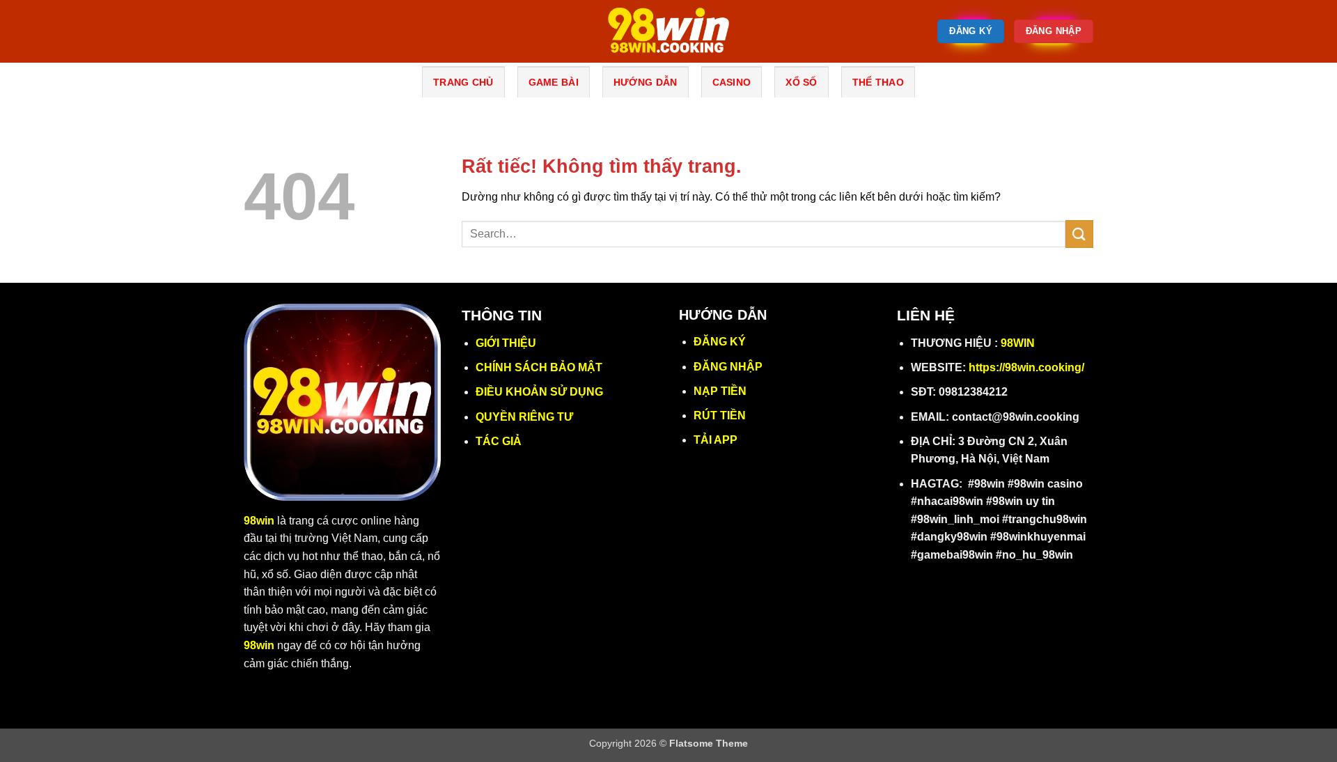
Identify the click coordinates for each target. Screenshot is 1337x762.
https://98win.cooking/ (1026, 367)
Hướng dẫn (645, 82)
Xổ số (801, 82)
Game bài (554, 82)
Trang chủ (463, 82)
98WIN (1018, 343)
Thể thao (878, 82)
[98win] (668, 31)
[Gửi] (1079, 233)
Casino (731, 82)
